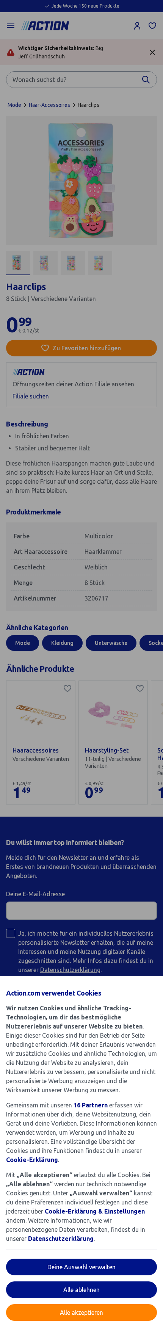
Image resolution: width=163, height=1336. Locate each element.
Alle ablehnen (81, 1289)
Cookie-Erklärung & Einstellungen (95, 1211)
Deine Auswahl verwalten (81, 1267)
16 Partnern (91, 1105)
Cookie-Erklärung (32, 1159)
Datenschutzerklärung (61, 1238)
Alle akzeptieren (81, 1312)
